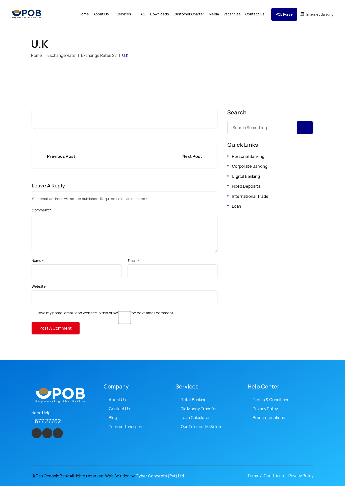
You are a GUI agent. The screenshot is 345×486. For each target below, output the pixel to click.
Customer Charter (189, 14)
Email (133, 260)
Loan (236, 206)
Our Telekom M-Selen (201, 426)
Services (123, 14)
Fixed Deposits (246, 186)
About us (101, 14)
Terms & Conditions (271, 399)
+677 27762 (46, 421)
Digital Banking (246, 176)
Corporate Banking (249, 166)
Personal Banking (248, 156)
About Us (117, 399)
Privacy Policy (265, 408)
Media (214, 14)
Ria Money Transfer (199, 408)
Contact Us (254, 14)
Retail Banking (194, 399)
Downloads (159, 14)
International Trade (250, 196)
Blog (113, 417)
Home (84, 14)
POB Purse (284, 14)
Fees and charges (125, 426)
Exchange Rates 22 (99, 55)
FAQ (142, 14)
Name (38, 260)
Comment (41, 210)
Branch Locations (269, 417)
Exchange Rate (61, 55)
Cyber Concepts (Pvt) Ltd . (161, 476)
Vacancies (232, 14)
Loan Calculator (195, 417)
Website (39, 286)
